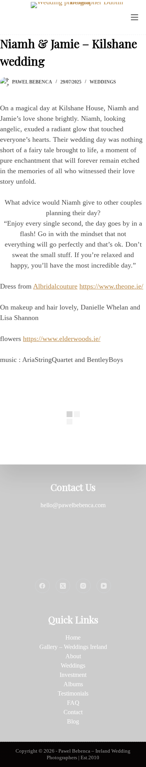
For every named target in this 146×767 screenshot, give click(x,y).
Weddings (73, 665)
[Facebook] (42, 586)
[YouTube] (104, 586)
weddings (103, 82)
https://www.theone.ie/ (111, 286)
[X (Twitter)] (63, 586)
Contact (73, 712)
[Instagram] (83, 586)
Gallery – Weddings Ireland (73, 647)
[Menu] (134, 17)
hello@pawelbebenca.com (73, 505)
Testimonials (73, 693)
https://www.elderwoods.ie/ (61, 339)
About (73, 656)
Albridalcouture (55, 286)
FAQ (73, 702)
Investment (73, 674)
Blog (73, 721)
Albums (73, 684)
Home (73, 637)
